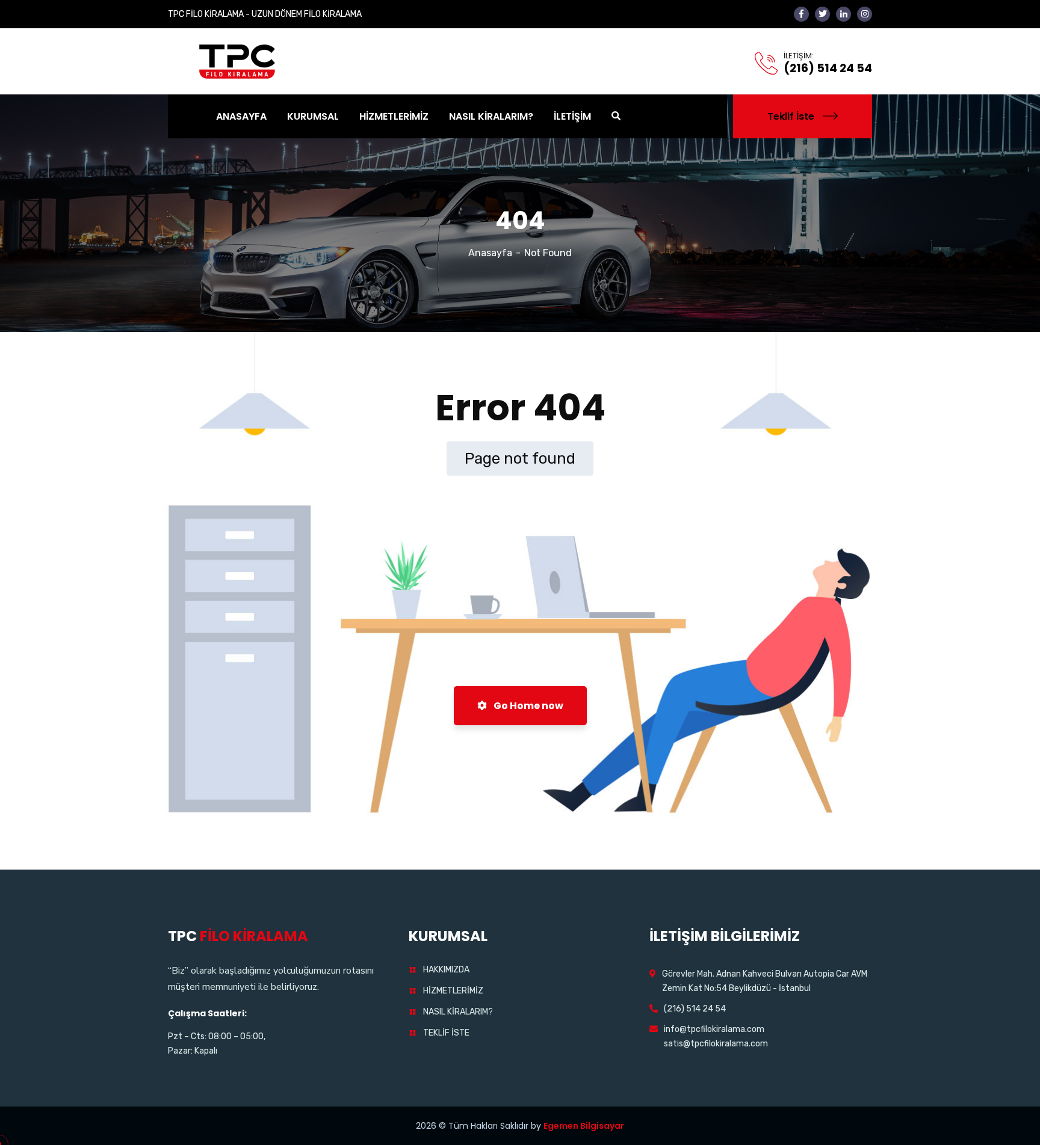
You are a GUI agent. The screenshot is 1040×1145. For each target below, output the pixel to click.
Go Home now (527, 706)
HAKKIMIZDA (446, 970)
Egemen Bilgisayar (583, 1126)
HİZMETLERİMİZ (453, 991)
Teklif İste (790, 116)
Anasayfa (490, 253)
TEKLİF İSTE (446, 1033)
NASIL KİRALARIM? (458, 1012)
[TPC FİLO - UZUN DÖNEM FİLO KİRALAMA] (238, 60)
